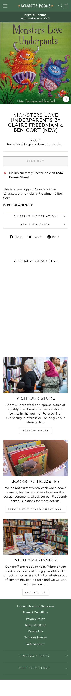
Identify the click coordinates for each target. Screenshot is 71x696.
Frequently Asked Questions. (35, 509)
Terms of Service (35, 637)
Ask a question (35, 224)
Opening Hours (35, 430)
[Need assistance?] (35, 537)
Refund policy (35, 644)
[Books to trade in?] (35, 458)
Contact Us (35, 592)
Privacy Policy (35, 618)
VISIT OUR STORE (34, 668)
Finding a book (34, 655)
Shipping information (35, 216)
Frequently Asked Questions (35, 606)
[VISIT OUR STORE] (35, 375)
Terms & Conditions (35, 612)
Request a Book (35, 625)
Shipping (29, 144)
